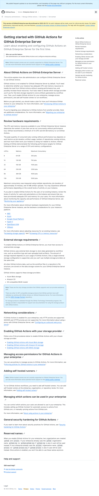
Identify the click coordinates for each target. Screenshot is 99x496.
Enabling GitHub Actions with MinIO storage (23, 348)
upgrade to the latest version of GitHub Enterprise (51, 25)
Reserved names (13, 433)
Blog (54, 489)
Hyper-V (10, 222)
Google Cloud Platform (15, 219)
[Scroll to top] (95, 492)
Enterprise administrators (12, 17)
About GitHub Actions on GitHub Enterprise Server (32, 72)
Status (32, 489)
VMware (10, 227)
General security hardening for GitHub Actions (30, 419)
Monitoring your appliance (14, 201)
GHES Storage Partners (18, 297)
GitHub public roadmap (52, 64)
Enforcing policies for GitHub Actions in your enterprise (24, 364)
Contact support (11, 472)
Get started (43, 17)
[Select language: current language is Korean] (95, 12)
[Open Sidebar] (2, 16)
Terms (20, 489)
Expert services (46, 489)
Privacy (26, 489)
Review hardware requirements (21, 121)
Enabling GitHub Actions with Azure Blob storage (25, 342)
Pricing (38, 489)
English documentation (54, 5)
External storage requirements (21, 239)
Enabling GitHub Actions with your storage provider (33, 331)
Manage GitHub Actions (29, 17)
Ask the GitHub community (14, 469)
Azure (9, 216)
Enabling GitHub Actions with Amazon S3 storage (25, 345)
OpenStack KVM (13, 224)
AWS (8, 213)
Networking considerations (19, 312)
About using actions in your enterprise (38, 413)
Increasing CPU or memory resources (43, 233)
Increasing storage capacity (14, 233)
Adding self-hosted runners (19, 370)
